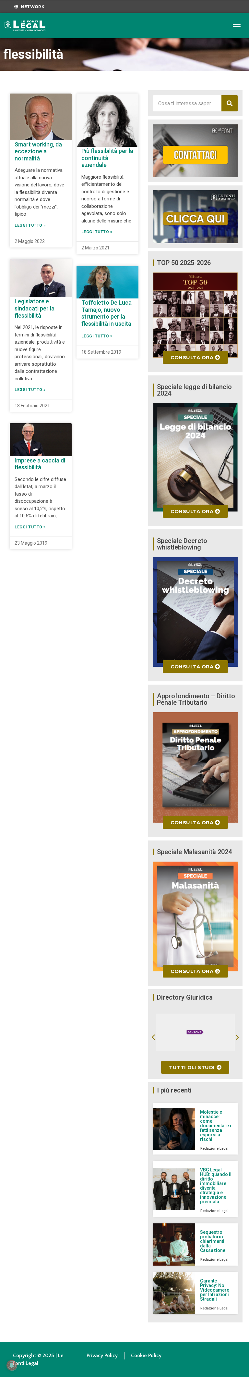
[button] (153, 1037)
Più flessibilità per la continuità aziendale (107, 157)
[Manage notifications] (11, 1365)
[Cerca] (229, 103)
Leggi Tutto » (30, 225)
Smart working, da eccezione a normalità (38, 151)
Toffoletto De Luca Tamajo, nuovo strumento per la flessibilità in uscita (106, 313)
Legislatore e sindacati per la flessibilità (34, 308)
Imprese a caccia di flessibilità (40, 464)
